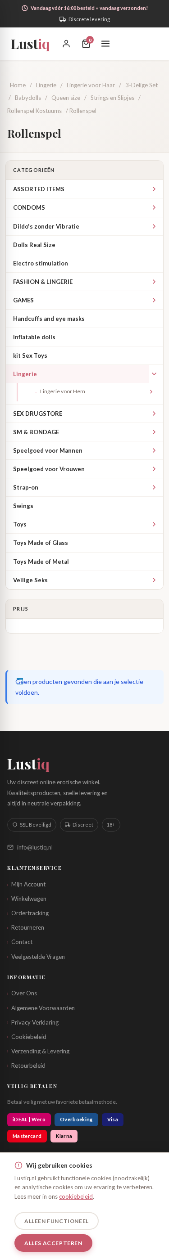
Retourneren (25, 927)
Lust (30, 43)
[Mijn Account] (66, 44)
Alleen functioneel (56, 1221)
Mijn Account (26, 884)
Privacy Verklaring (33, 1022)
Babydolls (28, 97)
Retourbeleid (26, 1065)
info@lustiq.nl (35, 847)
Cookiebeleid (26, 1036)
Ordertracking (28, 913)
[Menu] (105, 43)
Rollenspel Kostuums (34, 110)
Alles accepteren (53, 1243)
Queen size (65, 97)
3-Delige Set (141, 85)
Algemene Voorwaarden (41, 1008)
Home (18, 85)
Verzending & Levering (38, 1051)
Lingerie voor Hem (60, 391)
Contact (19, 941)
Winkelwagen (26, 898)
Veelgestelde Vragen (36, 956)
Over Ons (22, 993)
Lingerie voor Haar (91, 85)
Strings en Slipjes (112, 97)
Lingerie (46, 85)
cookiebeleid (76, 1196)
